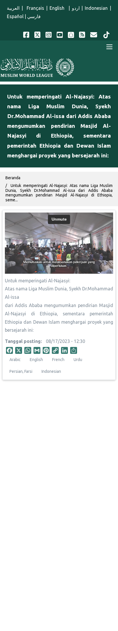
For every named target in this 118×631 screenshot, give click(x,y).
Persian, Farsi (20, 371)
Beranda (12, 177)
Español (15, 16)
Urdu (78, 359)
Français (34, 8)
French (58, 359)
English (58, 8)
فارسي (34, 16)
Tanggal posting (23, 341)
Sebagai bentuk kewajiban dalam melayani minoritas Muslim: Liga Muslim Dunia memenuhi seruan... (59, 474)
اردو (76, 8)
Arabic (15, 359)
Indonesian (96, 8)
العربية (13, 8)
